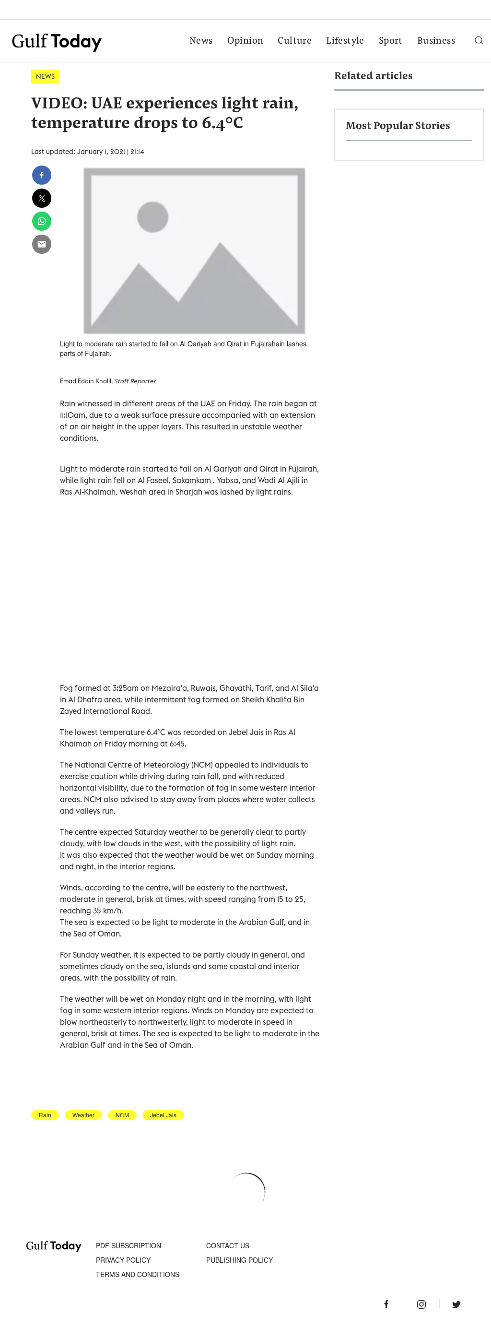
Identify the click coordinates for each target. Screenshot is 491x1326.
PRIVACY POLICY (123, 1260)
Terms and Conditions (137, 1274)
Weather (83, 1115)
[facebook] (41, 175)
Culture (295, 41)
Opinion (245, 41)
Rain (45, 1115)
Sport (391, 41)
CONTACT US (227, 1245)
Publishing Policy (239, 1260)
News (201, 41)
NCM (122, 1115)
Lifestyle (345, 41)
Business (436, 41)
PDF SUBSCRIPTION (128, 1245)
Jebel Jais (163, 1115)
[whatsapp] (41, 221)
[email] (41, 244)
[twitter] (41, 198)
